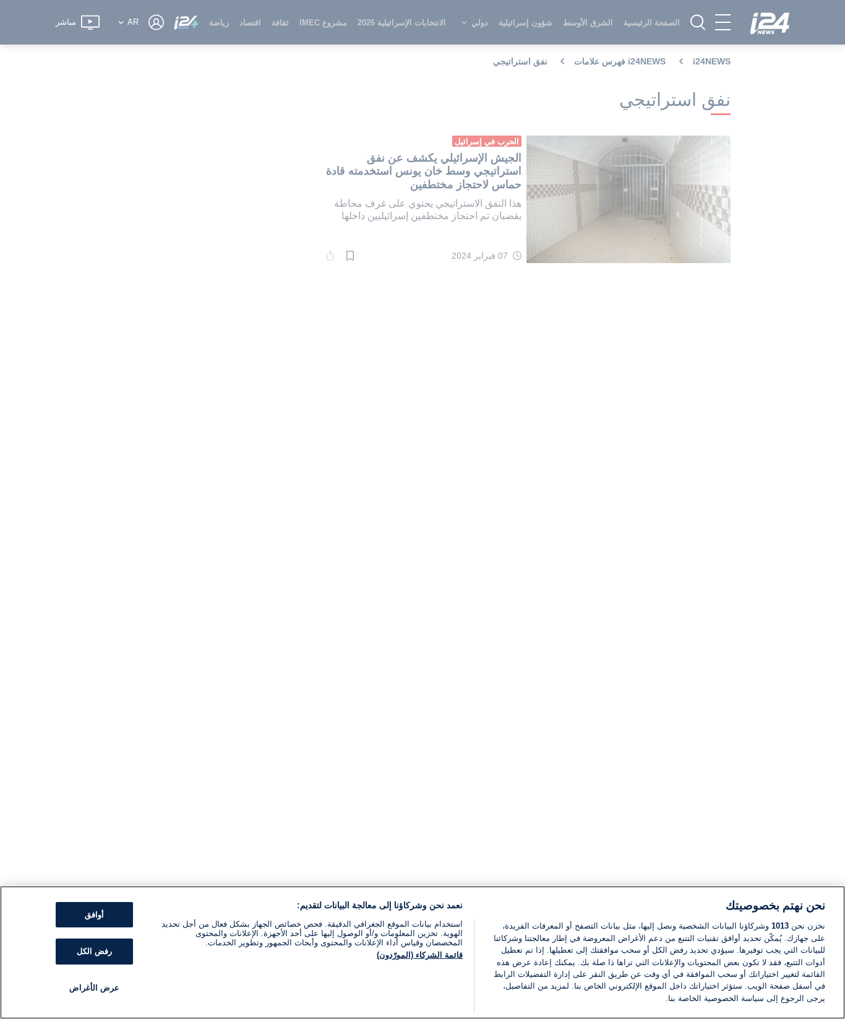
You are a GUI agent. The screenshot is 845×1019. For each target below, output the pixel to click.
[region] (422, 952)
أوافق (94, 914)
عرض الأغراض (94, 987)
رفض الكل (94, 951)
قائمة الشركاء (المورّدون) (420, 955)
